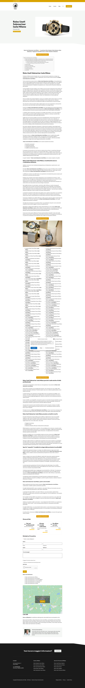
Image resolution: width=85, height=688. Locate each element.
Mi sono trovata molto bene (30, 66)
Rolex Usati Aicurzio (58, 666)
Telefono (45, 547)
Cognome (44, 545)
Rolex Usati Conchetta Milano (59, 670)
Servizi (54, 6)
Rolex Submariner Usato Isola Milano (40, 619)
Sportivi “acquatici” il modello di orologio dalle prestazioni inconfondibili (37, 62)
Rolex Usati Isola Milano (27, 619)
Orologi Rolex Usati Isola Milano (54, 619)
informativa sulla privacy (30, 560)
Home (50, 6)
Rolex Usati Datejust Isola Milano (45, 622)
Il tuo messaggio (26, 552)
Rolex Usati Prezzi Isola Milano (32, 622)
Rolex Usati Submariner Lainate (31, 583)
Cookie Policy (42, 599)
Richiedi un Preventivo (42, 54)
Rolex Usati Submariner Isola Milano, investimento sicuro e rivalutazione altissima (39, 59)
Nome (24, 545)
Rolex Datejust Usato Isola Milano (29, 621)
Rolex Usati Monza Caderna (59, 663)
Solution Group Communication (37, 679)
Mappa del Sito (59, 679)
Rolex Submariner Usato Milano (39, 670)
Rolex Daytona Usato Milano (38, 664)
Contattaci (69, 6)
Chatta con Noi (20, 667)
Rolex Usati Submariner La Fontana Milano (33, 579)
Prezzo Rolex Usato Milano (38, 668)
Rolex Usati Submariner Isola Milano (30, 57)
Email (24, 547)
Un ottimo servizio (29, 67)
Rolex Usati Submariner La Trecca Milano (33, 580)
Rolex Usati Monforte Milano (59, 664)
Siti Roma (29, 679)
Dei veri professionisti (29, 65)
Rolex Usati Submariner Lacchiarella (32, 582)
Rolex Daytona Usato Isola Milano (43, 621)
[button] (53, 339)
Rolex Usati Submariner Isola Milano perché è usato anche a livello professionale (39, 60)
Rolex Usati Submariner (16, 31)
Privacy (64, 679)
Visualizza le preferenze (49, 347)
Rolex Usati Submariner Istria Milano (32, 578)
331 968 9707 (17, 0)
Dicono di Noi (28, 64)
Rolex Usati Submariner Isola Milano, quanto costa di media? (36, 63)
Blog (59, 6)
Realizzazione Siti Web (22, 679)
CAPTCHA (25, 564)
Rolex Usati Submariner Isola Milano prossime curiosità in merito (36, 61)
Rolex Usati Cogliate (58, 668)
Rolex (24, 617)
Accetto (42, 601)
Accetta (33, 347)
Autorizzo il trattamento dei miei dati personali (32, 562)
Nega (41, 347)
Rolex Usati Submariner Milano (31, 577)
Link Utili (27, 70)
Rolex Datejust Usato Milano (38, 663)
